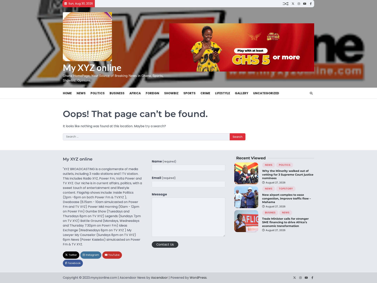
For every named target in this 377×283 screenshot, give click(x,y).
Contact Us (165, 244)
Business (117, 93)
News (81, 93)
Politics (98, 93)
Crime (205, 93)
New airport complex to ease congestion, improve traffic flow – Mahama (286, 198)
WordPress (198, 277)
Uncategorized (266, 93)
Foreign (152, 93)
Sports (189, 93)
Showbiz (171, 93)
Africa (135, 93)
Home (67, 93)
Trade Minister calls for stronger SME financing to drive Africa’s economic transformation (285, 222)
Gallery (241, 93)
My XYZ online (92, 67)
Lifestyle (222, 93)
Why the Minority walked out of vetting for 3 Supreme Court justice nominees (287, 174)
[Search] (311, 93)
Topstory (286, 188)
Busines (270, 212)
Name (164, 161)
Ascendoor (159, 277)
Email (164, 178)
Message (159, 194)
